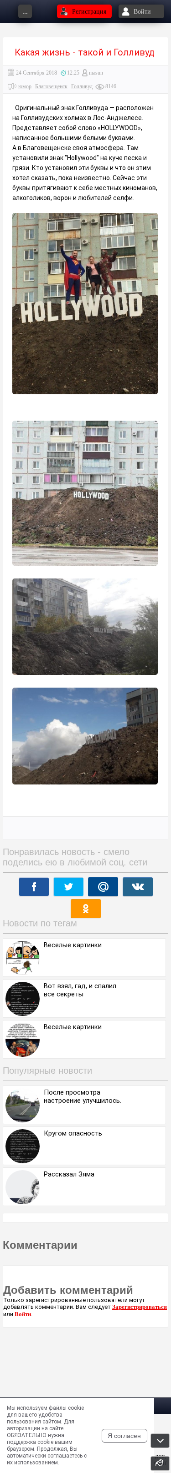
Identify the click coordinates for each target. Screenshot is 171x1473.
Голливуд (82, 86)
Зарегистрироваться (139, 1306)
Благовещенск (51, 86)
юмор (24, 86)
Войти (23, 1314)
